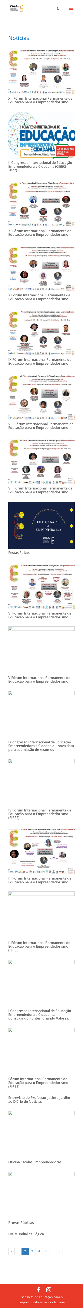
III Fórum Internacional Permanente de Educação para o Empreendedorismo (39, 880)
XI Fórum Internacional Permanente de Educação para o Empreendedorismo (39, 233)
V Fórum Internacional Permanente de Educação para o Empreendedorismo (39, 679)
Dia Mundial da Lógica (26, 1234)
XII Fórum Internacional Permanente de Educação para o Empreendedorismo (40, 100)
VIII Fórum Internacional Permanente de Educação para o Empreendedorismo (40, 426)
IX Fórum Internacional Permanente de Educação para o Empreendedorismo (39, 361)
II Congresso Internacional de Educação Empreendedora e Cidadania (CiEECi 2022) (40, 166)
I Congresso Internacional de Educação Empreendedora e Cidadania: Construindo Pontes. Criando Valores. (39, 1014)
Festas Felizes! (19, 552)
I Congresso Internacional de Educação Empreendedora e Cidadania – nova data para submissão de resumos (41, 746)
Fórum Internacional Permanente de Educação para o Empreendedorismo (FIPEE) (38, 1082)
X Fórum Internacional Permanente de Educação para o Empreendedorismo (39, 297)
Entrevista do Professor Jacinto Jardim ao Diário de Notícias (39, 1099)
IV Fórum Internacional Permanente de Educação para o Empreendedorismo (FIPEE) (39, 814)
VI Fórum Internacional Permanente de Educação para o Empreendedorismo (39, 615)
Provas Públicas (21, 1222)
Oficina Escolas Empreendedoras (35, 1162)
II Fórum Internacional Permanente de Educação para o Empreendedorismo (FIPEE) (39, 946)
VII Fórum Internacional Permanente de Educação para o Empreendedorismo (40, 490)
